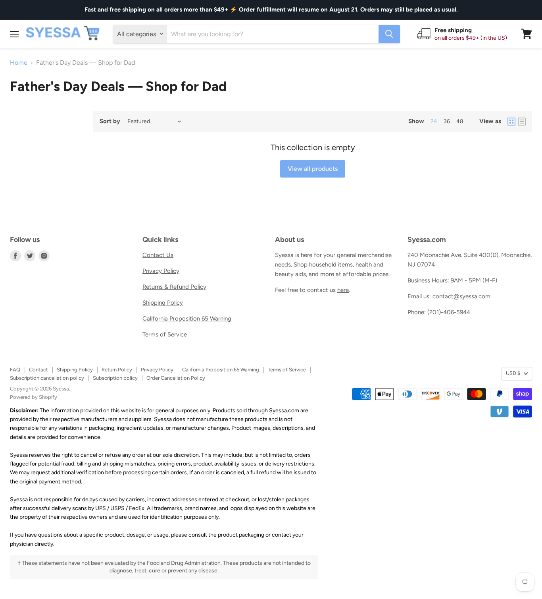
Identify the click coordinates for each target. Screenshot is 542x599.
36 (447, 121)
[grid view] (511, 122)
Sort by (110, 121)
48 (459, 121)
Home (18, 62)
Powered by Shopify (33, 397)
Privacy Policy (160, 270)
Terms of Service (164, 334)
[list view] (522, 122)
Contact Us (157, 255)
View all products (313, 168)
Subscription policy (115, 378)
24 (434, 121)
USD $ (513, 373)
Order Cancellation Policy (175, 378)
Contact (38, 370)
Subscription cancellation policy (47, 378)
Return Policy (117, 370)
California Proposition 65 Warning (186, 318)
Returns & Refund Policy (174, 286)
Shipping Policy (162, 302)
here (343, 290)
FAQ (15, 370)
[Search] (389, 34)
